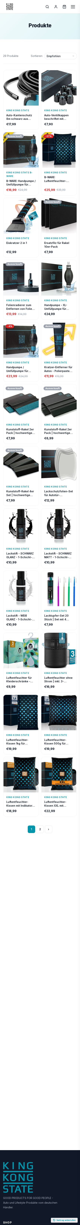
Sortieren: (37, 55)
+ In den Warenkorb (21, 101)
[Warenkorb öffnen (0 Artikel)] (64, 7)
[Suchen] (47, 7)
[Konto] (56, 7)
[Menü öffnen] (73, 7)
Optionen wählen (40, 1221)
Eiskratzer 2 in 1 (16, 242)
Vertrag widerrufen (66, 1220)
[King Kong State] (9, 7)
